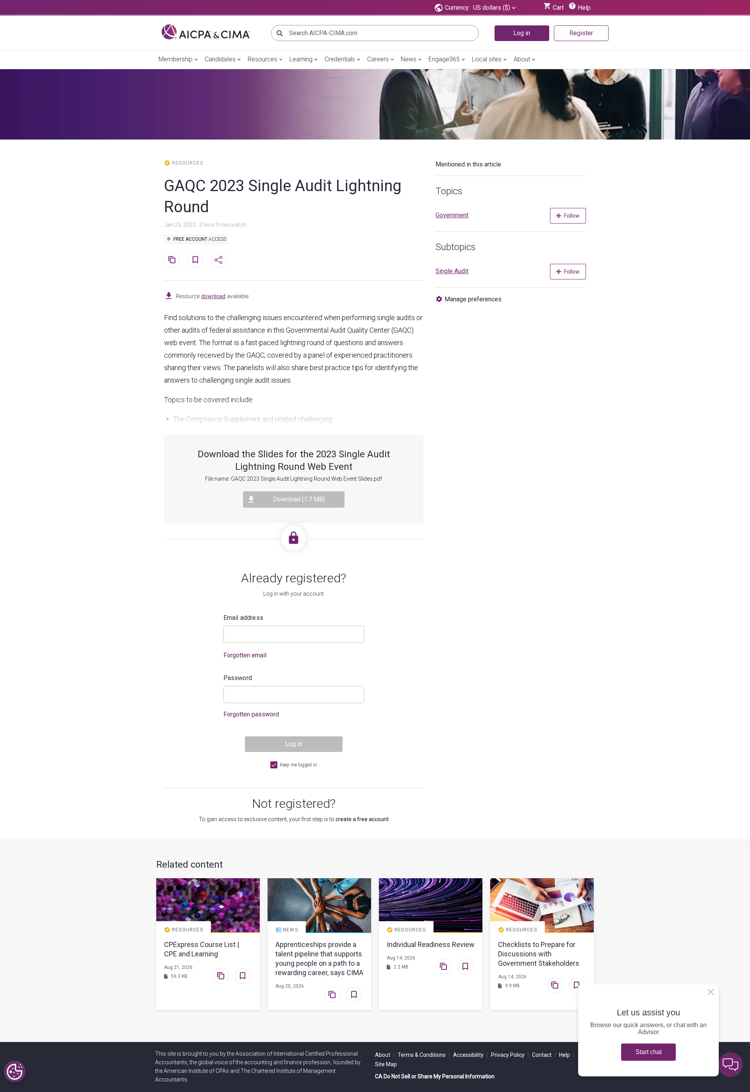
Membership (176, 59)
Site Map (386, 1064)
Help (566, 1055)
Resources (262, 59)
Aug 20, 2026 (289, 986)
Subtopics (456, 247)
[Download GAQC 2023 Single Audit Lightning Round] (168, 296)
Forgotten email (244, 655)
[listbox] (494, 8)
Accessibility (470, 1055)
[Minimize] (711, 992)
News (408, 59)
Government (452, 215)
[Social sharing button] (219, 260)
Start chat (649, 1052)
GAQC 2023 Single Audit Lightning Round (283, 196)
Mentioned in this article (468, 164)
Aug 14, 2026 (401, 958)
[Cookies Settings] (14, 1071)
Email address (243, 617)
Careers (378, 59)
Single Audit (452, 271)
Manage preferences (473, 299)
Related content (189, 864)
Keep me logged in (298, 765)
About (522, 59)
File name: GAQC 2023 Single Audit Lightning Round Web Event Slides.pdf (293, 479)
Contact (544, 1055)
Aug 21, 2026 (178, 967)
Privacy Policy (510, 1055)
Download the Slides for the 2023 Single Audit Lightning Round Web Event (294, 460)
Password (237, 678)
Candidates (220, 59)
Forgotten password (251, 714)
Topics (449, 191)
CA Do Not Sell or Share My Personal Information (435, 1076)
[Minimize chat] (730, 1064)
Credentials (340, 59)
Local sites (487, 59)
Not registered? (294, 803)
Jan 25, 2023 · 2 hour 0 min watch (205, 225)
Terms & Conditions (424, 1055)
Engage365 (444, 59)
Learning (300, 59)
